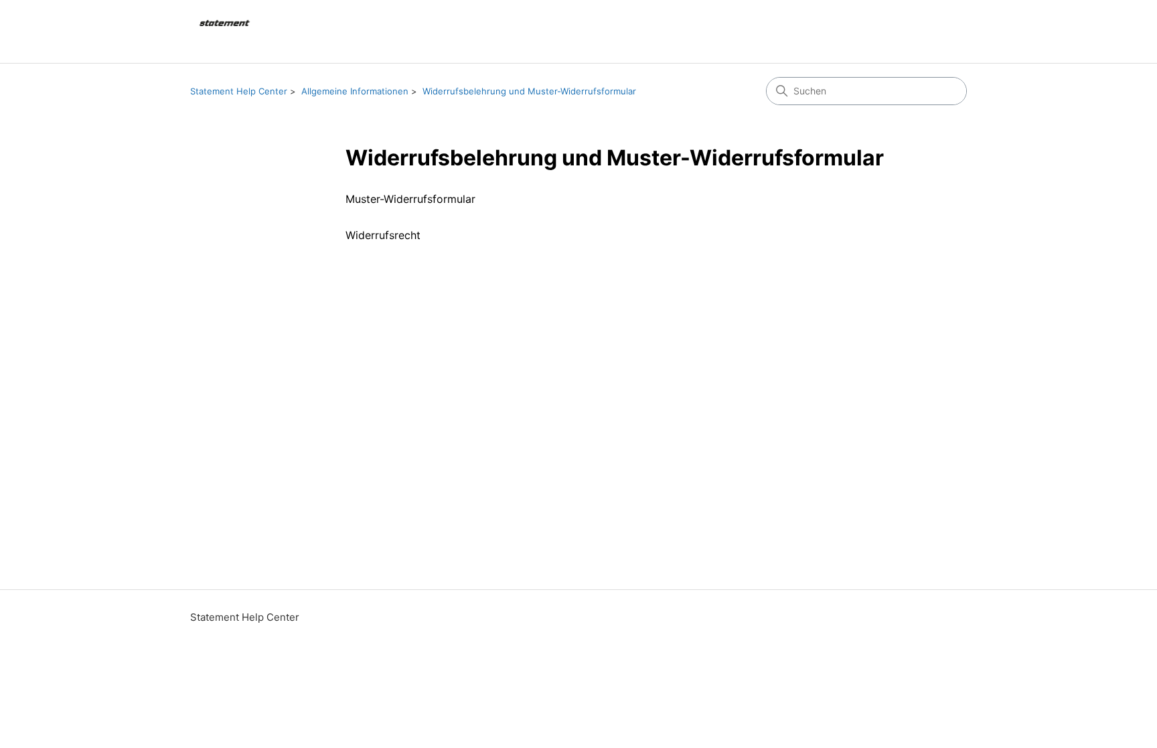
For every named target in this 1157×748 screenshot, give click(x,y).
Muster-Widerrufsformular (410, 199)
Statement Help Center (238, 91)
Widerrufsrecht (382, 235)
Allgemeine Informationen (354, 91)
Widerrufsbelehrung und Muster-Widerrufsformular (529, 91)
